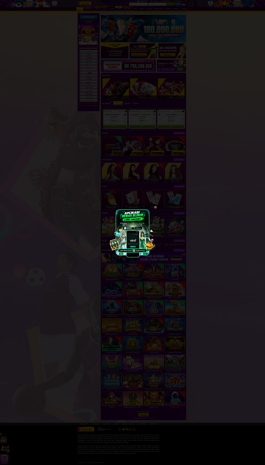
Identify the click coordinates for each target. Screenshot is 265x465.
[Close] (155, 207)
